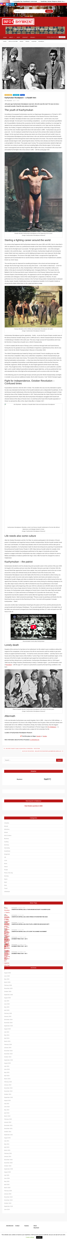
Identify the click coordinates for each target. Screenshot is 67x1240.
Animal (6, 832)
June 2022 (7, 1106)
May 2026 (6, 979)
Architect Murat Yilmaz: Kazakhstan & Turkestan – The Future (23, 748)
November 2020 (8, 1162)
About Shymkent (36, 1227)
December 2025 (8, 988)
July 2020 (6, 1175)
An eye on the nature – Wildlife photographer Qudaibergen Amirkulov (41, 751)
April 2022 (6, 1113)
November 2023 (8, 1053)
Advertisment (9, 1225)
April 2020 (6, 1184)
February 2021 (8, 1153)
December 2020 (8, 1159)
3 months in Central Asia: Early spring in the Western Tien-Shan (30, 917)
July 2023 (6, 1066)
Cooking (33, 41)
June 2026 (7, 976)
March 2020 (7, 1187)
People (22, 95)
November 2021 (8, 1128)
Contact (25, 37)
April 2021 (6, 1147)
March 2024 (7, 1041)
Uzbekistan (7, 891)
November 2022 (8, 1091)
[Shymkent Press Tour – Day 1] (7, 960)
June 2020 (7, 1178)
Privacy (32, 37)
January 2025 (7, 1016)
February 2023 (8, 1081)
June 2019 (7, 1209)
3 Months (6, 823)
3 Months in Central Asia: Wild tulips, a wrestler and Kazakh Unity (30, 924)
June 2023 (7, 1069)
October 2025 (7, 991)
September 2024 (8, 1025)
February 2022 (8, 1119)
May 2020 (6, 1181)
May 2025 (6, 1007)
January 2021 (7, 1156)
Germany (6, 844)
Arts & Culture (13, 41)
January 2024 (7, 1047)
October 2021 (7, 1131)
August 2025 (7, 997)
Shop (18, 37)
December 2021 (8, 1125)
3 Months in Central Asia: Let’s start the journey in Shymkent (29, 931)
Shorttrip (6, 876)
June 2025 (7, 1004)
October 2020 (7, 1165)
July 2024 (6, 1032)
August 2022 (7, 1100)
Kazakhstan (16, 95)
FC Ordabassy (52, 727)
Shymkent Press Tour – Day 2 (19, 946)
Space (21, 41)
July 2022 (6, 1103)
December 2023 (8, 1050)
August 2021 (7, 1137)
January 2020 (7, 1194)
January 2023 (7, 1085)
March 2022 (7, 1116)
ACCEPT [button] (39, 1237)
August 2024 (7, 1029)
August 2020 (7, 1172)
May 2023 (6, 1072)
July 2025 (6, 1000)
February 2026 (8, 985)
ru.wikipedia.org (34, 739)
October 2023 (7, 1056)
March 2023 (7, 1078)
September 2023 (8, 1060)
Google (38, 736)
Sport (5, 882)
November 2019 (8, 1200)
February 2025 (8, 1013)
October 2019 (7, 1203)
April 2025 (6, 1010)
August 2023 (7, 1063)
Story (5, 885)
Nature (6, 866)
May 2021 (6, 1144)
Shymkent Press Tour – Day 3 (19, 939)
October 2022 (7, 1094)
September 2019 (8, 1206)
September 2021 (8, 1134)
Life (5, 857)
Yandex (44, 736)
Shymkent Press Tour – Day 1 (19, 953)
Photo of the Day (8, 872)
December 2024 (8, 1019)
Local (5, 41)
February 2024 (8, 1044)
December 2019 (8, 1197)
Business (41, 41)
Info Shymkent (8, 100)
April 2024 (6, 1038)
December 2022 (8, 1088)
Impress (26, 1225)
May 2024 (6, 1035)
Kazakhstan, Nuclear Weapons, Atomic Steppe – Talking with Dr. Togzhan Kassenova (43, 1)
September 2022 (8, 1097)
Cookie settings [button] (30, 1237)
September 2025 (8, 994)
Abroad (6, 826)
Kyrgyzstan (7, 854)
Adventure (6, 829)
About (11, 37)
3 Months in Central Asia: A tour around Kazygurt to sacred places (31, 909)
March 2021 (7, 1150)
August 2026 (7, 972)
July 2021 (6, 1141)
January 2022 (7, 1122)
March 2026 (7, 982)
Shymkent (9, 664)
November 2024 (8, 1022)
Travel (27, 41)
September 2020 (8, 1169)
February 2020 (8, 1190)
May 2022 (6, 1109)
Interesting (7, 848)
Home (5, 37)
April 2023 (6, 1075)
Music (5, 863)
